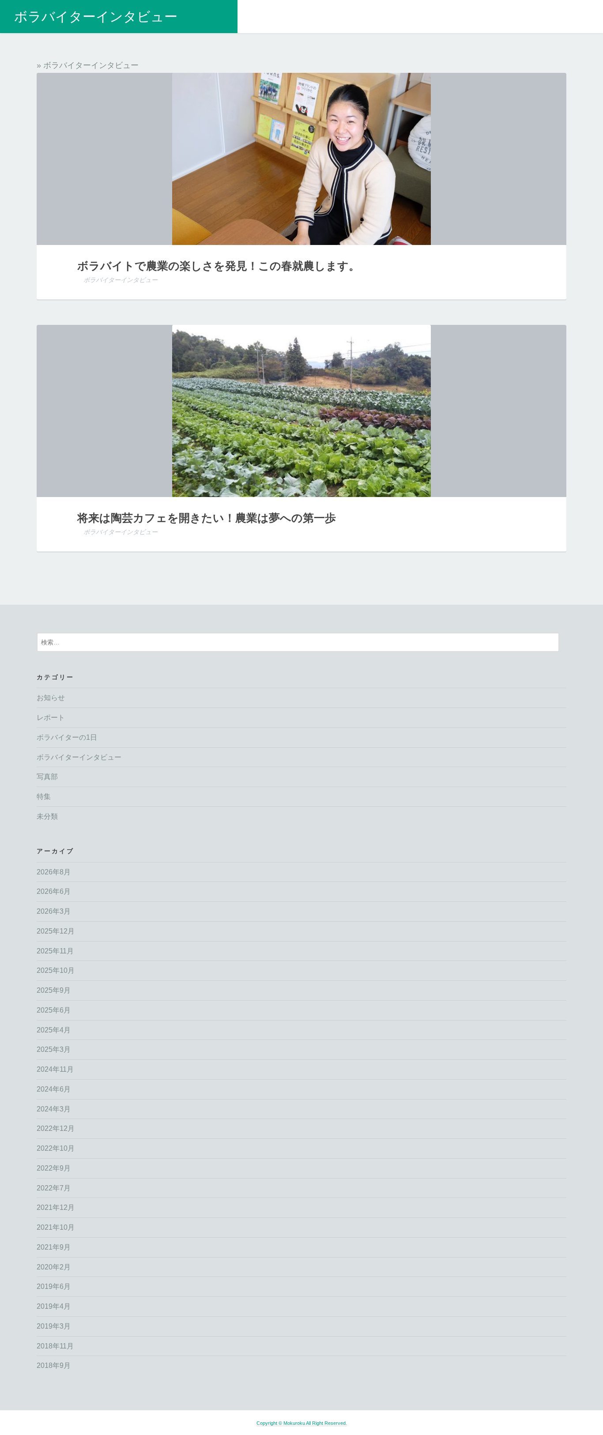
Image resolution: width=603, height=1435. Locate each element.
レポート (51, 717)
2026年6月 (54, 891)
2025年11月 (55, 951)
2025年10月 (56, 970)
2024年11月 (55, 1069)
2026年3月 (54, 911)
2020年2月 (54, 1267)
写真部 (47, 776)
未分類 (47, 816)
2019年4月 (54, 1306)
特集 (44, 796)
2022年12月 (56, 1128)
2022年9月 (54, 1168)
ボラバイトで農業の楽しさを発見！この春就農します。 (218, 265)
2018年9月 (54, 1365)
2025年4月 (54, 1030)
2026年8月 (54, 872)
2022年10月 (56, 1148)
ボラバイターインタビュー (95, 16)
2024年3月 (54, 1109)
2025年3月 (54, 1049)
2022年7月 (54, 1188)
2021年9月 (54, 1247)
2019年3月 (54, 1326)
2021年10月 (56, 1227)
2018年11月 (55, 1346)
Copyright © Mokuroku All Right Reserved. (301, 1423)
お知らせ (51, 697)
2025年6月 (54, 1010)
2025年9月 (54, 990)
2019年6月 (54, 1286)
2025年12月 (56, 931)
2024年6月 (54, 1089)
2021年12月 (56, 1207)
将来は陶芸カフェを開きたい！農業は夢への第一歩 (206, 517)
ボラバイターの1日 (67, 737)
